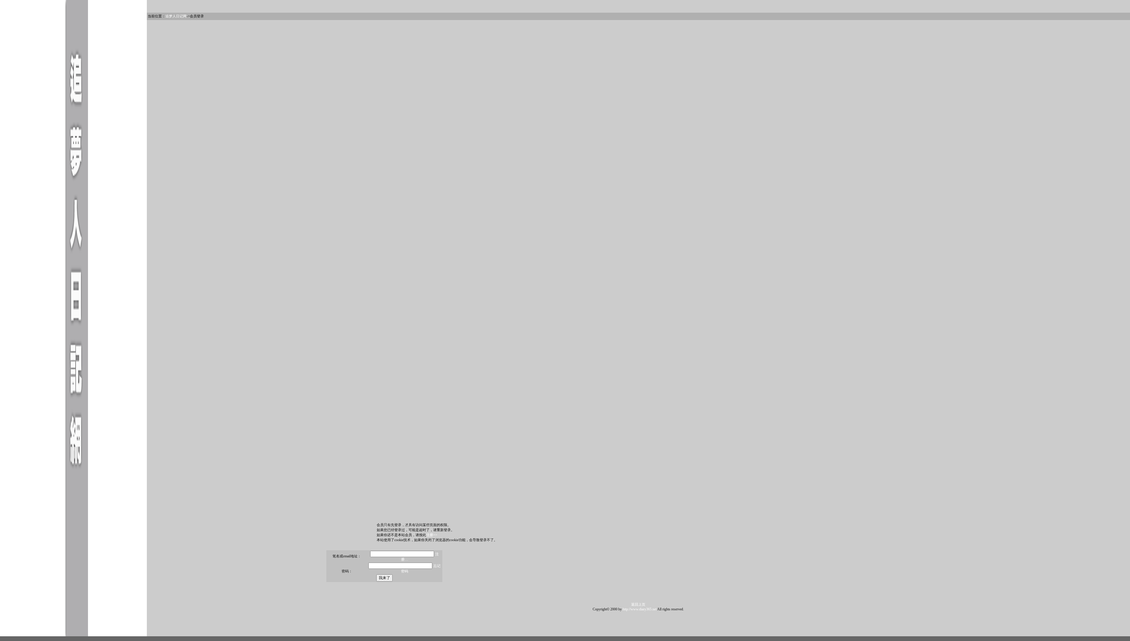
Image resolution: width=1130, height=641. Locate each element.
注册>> (431, 535)
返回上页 (638, 604)
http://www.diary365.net (640, 609)
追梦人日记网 (176, 16)
